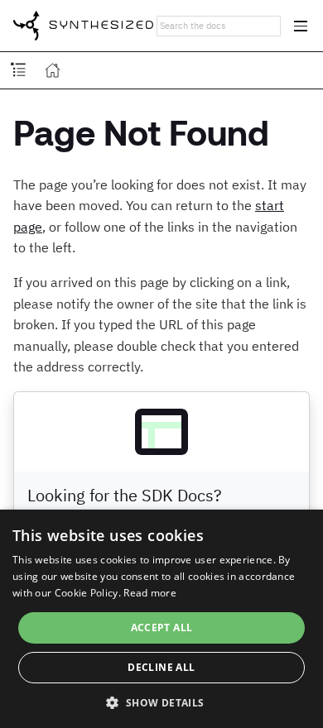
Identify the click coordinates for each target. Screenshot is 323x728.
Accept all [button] (162, 627)
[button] (161, 701)
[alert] (161, 619)
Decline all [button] (161, 667)
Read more (149, 593)
